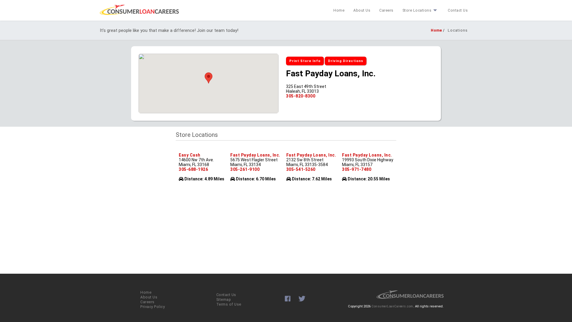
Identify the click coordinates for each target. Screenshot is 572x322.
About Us (361, 10)
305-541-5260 (300, 169)
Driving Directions (345, 61)
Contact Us (458, 10)
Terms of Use (228, 304)
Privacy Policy (152, 306)
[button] (208, 77)
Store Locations (417, 10)
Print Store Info (305, 61)
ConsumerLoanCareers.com (392, 306)
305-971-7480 (356, 169)
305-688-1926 (193, 169)
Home (338, 10)
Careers (386, 10)
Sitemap (223, 299)
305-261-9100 (244, 169)
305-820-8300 (300, 96)
